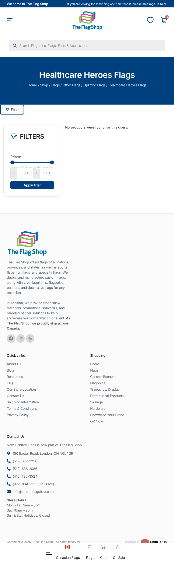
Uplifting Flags (94, 85)
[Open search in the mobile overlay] (87, 45)
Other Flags (71, 85)
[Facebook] (11, 338)
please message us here (149, 4)
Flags (55, 85)
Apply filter (32, 185)
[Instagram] (20, 338)
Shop (44, 85)
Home (32, 85)
